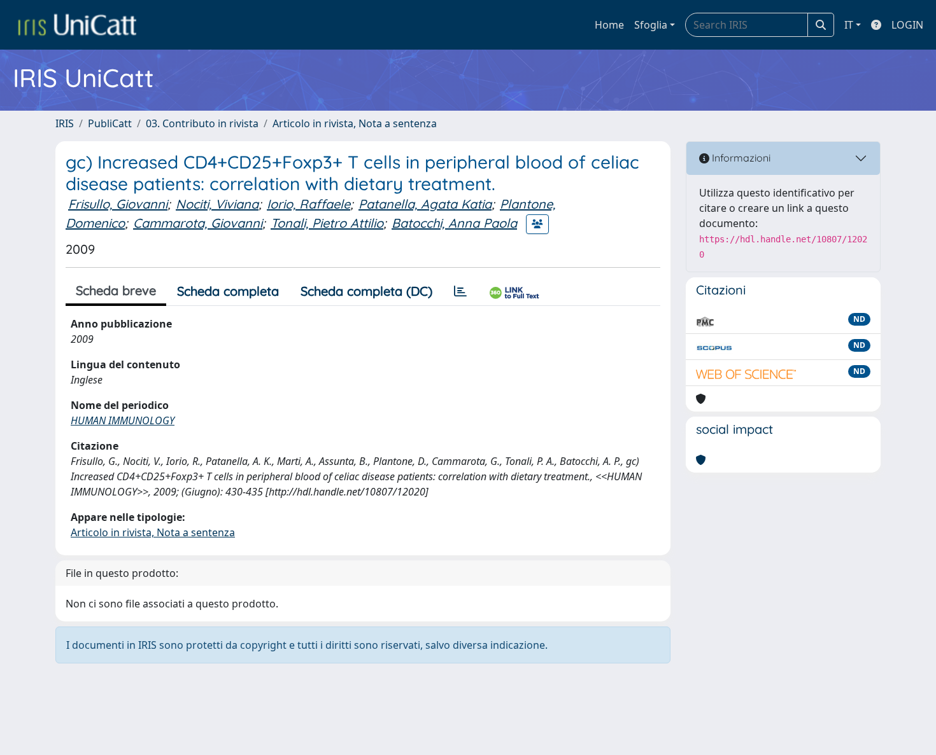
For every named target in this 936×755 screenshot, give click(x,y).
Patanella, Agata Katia (425, 204)
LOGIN (907, 25)
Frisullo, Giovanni (117, 204)
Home (609, 25)
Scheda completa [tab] (228, 291)
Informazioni (739, 157)
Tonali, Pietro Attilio (327, 223)
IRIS (64, 123)
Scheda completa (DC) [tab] (366, 291)
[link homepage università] (77, 25)
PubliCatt (110, 123)
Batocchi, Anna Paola (454, 223)
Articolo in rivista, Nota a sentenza (355, 123)
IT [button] (848, 25)
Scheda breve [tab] (116, 290)
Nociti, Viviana (217, 204)
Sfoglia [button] (650, 25)
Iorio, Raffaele (308, 204)
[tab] (460, 291)
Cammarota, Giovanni (197, 223)
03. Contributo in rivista (202, 123)
